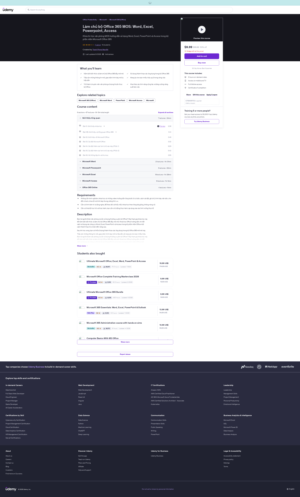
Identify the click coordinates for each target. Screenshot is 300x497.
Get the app (82, 456)
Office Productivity (90, 20)
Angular (81, 401)
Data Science (83, 420)
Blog (7, 466)
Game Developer (12, 404)
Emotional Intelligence (232, 404)
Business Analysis (230, 434)
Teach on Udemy (84, 459)
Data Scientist (11, 390)
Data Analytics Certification (15, 431)
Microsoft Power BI (231, 427)
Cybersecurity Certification (15, 420)
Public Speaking (157, 427)
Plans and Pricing (84, 463)
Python (81, 424)
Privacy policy (228, 459)
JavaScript (82, 394)
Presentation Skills (158, 424)
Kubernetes (155, 404)
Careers (8, 459)
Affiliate (81, 466)
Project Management (231, 397)
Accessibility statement (232, 456)
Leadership (228, 390)
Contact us (9, 463)
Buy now (202, 62)
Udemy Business (36, 366)
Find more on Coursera (14, 474)
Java (80, 404)
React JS (81, 397)
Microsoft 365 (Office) (117, 20)
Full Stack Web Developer (15, 394)
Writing (153, 431)
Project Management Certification (18, 424)
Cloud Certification (12, 427)
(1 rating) (98, 45)
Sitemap (227, 463)
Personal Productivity (231, 401)
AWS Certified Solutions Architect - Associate (167, 401)
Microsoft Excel (229, 420)
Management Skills (230, 394)
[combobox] (129, 10)
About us (9, 456)
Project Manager (12, 401)
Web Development (85, 390)
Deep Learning (83, 434)
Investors (9, 470)
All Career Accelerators (14, 408)
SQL (225, 424)
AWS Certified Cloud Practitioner (163, 394)
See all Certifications (13, 438)
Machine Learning (84, 427)
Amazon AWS (156, 390)
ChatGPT (81, 431)
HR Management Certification (16, 434)
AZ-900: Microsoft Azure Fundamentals (165, 397)
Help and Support (84, 470)
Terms (226, 466)
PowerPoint (155, 434)
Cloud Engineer (11, 397)
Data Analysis (228, 431)
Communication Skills (158, 420)
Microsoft (103, 20)
